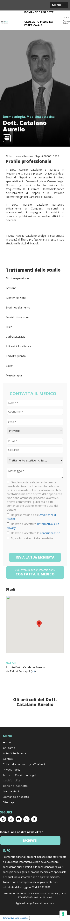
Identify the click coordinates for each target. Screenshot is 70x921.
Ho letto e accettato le (34, 533)
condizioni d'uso (50, 533)
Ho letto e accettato (33, 526)
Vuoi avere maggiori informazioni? (35, 572)
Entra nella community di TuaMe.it (24, 764)
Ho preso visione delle (31, 516)
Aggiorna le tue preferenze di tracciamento (35, 903)
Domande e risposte (38, 12)
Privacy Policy (11, 769)
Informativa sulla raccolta (15, 918)
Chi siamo (9, 747)
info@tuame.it (46, 897)
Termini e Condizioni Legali (20, 775)
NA (33, 671)
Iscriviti (30, 840)
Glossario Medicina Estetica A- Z (38, 23)
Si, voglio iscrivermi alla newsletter (31, 538)
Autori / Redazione (14, 753)
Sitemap (8, 802)
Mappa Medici (12, 791)
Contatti (8, 758)
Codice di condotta (15, 785)
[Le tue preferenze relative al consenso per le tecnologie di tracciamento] (63, 914)
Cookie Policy (11, 780)
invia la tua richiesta (35, 557)
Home (7, 742)
